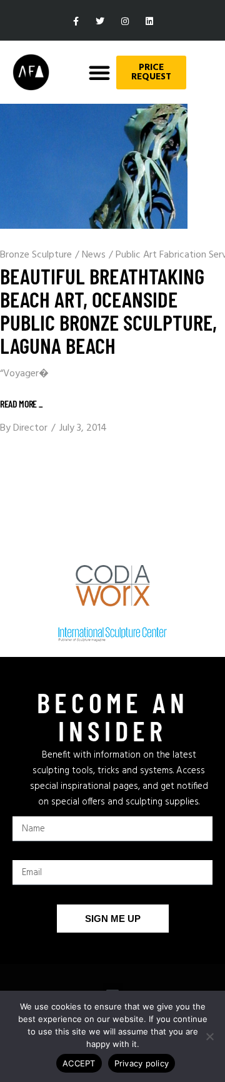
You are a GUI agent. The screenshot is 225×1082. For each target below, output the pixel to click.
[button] (99, 72)
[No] (209, 1036)
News (94, 255)
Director (30, 428)
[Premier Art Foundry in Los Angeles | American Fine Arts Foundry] (30, 72)
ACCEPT (79, 1063)
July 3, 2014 (83, 428)
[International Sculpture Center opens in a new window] (112, 634)
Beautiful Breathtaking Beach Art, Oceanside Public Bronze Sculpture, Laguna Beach (108, 310)
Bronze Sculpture (36, 255)
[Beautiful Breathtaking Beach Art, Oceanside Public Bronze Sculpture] (94, 166)
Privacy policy (141, 1063)
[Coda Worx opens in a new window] (112, 585)
